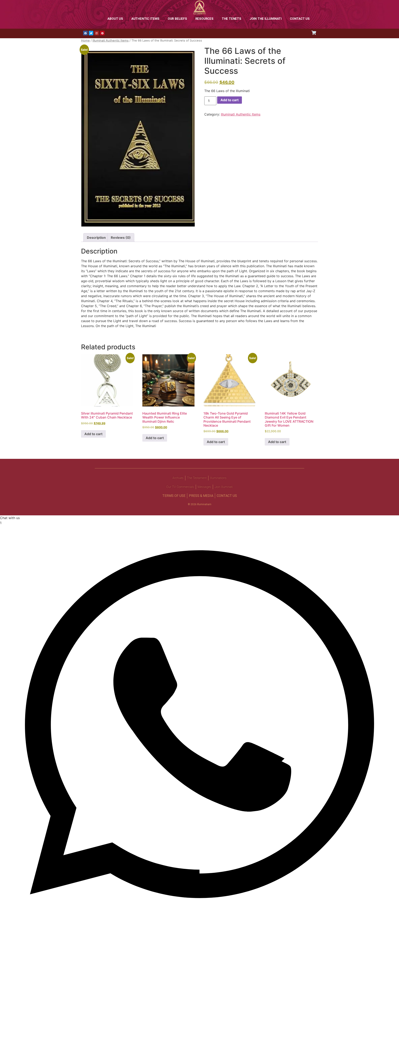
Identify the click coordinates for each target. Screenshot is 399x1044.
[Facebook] (85, 33)
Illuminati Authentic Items (110, 40)
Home (85, 40)
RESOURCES (204, 19)
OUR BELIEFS (177, 19)
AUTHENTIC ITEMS (145, 19)
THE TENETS (231, 19)
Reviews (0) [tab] (121, 237)
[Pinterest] (102, 33)
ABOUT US (115, 19)
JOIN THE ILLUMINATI (266, 19)
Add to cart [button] (93, 434)
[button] (199, 720)
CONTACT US (300, 19)
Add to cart (229, 100)
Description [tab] (96, 237)
